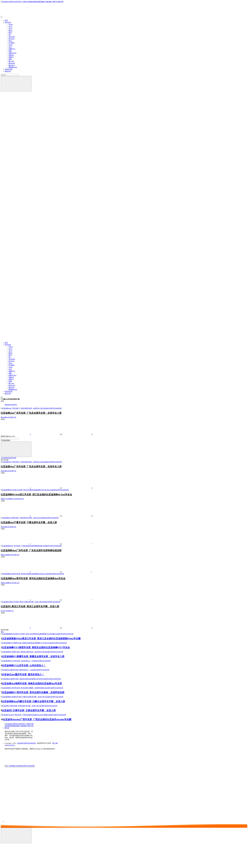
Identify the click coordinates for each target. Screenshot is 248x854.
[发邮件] (31, 819)
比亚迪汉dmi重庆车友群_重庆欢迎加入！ (23, 674)
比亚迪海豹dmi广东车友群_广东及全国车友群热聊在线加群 (31, 550)
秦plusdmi (12, 63)
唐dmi (10, 30)
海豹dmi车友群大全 (12, 555)
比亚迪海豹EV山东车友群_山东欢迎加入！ (24, 665)
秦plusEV (12, 65)
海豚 (10, 51)
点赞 (12, 405)
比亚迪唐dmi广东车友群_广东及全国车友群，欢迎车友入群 (31, 413)
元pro (10, 26)
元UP (10, 28)
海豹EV (11, 57)
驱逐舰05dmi (13, 67)
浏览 (9, 405)
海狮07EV (12, 49)
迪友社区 (8, 71)
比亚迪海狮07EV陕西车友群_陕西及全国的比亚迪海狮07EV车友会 (36, 647)
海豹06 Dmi (12, 53)
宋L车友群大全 (8, 611)
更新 (6, 405)
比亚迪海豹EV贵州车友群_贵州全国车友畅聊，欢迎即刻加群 (33, 692)
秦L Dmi (11, 61)
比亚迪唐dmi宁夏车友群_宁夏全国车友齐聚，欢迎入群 (29, 522)
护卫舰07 (12, 43)
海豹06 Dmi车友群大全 (16, 499)
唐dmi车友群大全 (10, 417)
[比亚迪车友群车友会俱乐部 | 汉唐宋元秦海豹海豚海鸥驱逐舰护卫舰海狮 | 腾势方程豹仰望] (19, 728)
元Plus (11, 24)
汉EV (10, 47)
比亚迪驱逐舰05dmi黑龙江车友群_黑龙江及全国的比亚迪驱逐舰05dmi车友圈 (41, 638)
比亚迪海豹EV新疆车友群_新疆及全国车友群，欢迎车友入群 (33, 656)
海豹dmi (11, 55)
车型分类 (8, 22)
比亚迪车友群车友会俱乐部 (26, 743)
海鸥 (10, 59)
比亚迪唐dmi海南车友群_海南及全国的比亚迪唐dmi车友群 (32, 683)
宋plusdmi (12, 37)
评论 (15, 405)
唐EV (10, 32)
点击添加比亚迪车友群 (8, 458)
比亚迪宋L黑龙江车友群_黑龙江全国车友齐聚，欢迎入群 (30, 606)
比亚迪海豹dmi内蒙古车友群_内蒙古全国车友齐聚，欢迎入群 (33, 701)
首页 (6, 20)
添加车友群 (8, 69)
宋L (10, 34)
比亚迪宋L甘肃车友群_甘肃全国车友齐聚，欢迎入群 (29, 710)
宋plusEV (12, 39)
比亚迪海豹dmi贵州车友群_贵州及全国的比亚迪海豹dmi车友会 (33, 578)
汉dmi (10, 45)
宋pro (10, 41)
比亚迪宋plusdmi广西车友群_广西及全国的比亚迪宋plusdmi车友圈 (37, 719)
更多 (2, 632)
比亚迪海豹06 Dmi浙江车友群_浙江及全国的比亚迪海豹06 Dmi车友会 (36, 494)
